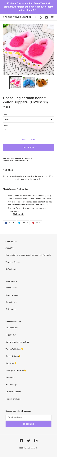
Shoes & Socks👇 (13, 356)
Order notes (11, 309)
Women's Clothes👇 (14, 349)
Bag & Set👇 (11, 363)
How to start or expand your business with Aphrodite (28, 255)
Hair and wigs (11, 384)
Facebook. (24, 160)
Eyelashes (10, 377)
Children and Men (13, 392)
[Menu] (52, 17)
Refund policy (11, 269)
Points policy (11, 288)
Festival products (13, 399)
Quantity (6, 125)
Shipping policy (12, 295)
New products (12, 328)
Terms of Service (13, 262)
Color (5, 115)
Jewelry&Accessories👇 (16, 370)
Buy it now (28, 147)
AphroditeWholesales (17, 17)
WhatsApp (14, 160)
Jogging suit (11, 335)
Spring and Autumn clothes (17, 342)
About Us (10, 248)
